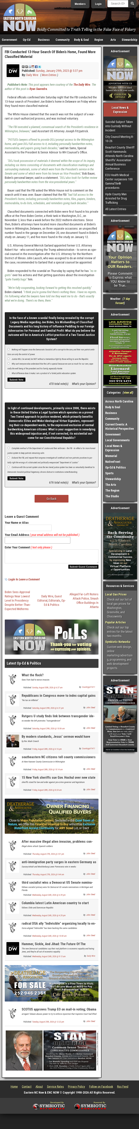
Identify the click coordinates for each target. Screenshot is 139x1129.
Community (63, 39)
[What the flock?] (12, 679)
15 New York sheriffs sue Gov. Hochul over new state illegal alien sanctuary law (58, 779)
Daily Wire (32, 75)
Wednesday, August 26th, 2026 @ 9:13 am (49, 956)
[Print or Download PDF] (31, 66)
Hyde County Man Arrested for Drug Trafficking (116, 198)
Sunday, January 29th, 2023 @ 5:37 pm (59, 70)
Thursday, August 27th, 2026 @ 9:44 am (48, 874)
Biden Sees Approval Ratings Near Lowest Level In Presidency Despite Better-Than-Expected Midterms (18, 600)
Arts (113, 39)
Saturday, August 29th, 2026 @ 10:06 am (48, 728)
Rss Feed (122, 1086)
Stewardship (129, 39)
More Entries (49, 75)
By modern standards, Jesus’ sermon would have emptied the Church (56, 738)
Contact (27, 1086)
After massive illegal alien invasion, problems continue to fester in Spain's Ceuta (57, 843)
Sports (109, 473)
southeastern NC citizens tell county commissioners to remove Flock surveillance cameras (59, 759)
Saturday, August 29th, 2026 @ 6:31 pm (48, 708)
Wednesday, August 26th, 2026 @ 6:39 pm (49, 895)
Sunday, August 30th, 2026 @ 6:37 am (47, 687)
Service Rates (55, 1086)
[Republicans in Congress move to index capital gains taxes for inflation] (12, 700)
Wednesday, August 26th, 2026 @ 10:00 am (49, 936)
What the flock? (33, 675)
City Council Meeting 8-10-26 (119, 139)
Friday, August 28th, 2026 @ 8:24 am (47, 790)
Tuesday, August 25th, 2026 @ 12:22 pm (48, 1022)
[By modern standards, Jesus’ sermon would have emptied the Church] (12, 741)
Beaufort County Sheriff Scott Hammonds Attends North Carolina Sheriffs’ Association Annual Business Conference (119, 158)
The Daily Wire (81, 84)
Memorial (111, 456)
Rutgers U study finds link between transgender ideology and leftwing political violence (58, 718)
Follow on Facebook (101, 1086)
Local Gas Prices (116, 594)
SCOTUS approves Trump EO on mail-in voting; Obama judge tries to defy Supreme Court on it (59, 1011)
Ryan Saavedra (38, 89)
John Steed (90, 707)
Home (14, 1086)
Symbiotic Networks (117, 642)
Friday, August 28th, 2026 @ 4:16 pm (47, 749)
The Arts (110, 484)
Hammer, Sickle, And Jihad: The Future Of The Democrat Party (54, 946)
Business (44, 39)
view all (128, 392)
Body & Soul (81, 39)
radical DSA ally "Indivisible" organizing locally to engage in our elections (59, 925)
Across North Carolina (119, 401)
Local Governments (117, 440)
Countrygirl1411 (88, 687)
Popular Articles (115, 622)
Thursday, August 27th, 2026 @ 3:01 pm (48, 854)
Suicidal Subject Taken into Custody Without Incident (119, 126)
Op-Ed (26, 39)
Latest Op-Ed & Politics (24, 663)
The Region (112, 490)
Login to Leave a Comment (24, 579)
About (39, 1086)
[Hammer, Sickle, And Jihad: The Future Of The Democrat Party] (12, 948)
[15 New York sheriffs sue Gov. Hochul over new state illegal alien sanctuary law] (12, 782)
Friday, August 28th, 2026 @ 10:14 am (47, 769)
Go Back (51, 498)
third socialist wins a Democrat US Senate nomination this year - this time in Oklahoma (57, 884)
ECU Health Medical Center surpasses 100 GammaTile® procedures (119, 181)
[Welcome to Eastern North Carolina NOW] (19, 17)
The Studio (112, 496)
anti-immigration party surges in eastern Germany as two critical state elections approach (59, 864)
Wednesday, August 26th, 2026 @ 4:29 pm (49, 915)
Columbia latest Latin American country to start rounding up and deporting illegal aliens (55, 905)
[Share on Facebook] (36, 66)
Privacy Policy (76, 1086)
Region (98, 39)
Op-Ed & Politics (115, 467)
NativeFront (112, 461)
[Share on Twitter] (39, 66)
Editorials (54, 600)
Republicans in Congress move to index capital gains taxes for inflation (59, 697)
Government (9, 39)
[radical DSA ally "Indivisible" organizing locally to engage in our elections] (12, 928)
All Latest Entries (115, 209)
